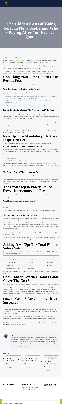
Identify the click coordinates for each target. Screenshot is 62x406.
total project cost (38, 128)
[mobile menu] (60, 4)
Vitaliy (20, 57)
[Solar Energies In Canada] (6, 3)
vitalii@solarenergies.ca (54, 391)
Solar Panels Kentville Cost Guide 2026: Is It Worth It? (48, 364)
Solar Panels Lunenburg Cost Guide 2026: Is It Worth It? (11, 361)
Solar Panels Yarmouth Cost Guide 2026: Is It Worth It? (29, 361)
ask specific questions (44, 305)
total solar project (20, 271)
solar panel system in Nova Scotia (20, 60)
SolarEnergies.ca (15, 65)
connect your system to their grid (32, 195)
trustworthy (6, 316)
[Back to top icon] (57, 403)
